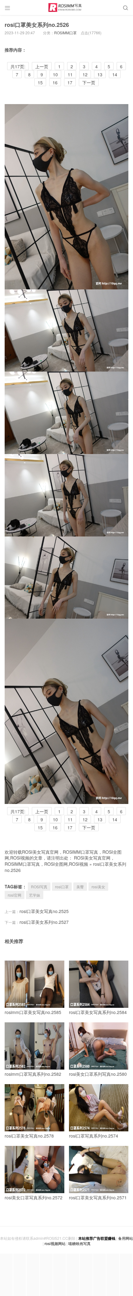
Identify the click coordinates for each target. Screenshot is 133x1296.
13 (99, 74)
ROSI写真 (39, 886)
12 (85, 74)
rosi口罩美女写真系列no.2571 (98, 1197)
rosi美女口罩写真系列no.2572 (33, 1197)
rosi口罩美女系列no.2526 (37, 25)
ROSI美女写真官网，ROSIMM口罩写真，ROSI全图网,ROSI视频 (60, 861)
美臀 (80, 886)
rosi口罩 (62, 886)
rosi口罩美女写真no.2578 (29, 1136)
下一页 (88, 82)
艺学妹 (34, 895)
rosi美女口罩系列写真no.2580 (98, 1074)
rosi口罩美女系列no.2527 (44, 922)
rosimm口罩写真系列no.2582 (33, 1074)
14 (114, 74)
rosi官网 (14, 895)
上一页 (41, 66)
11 (70, 74)
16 (55, 82)
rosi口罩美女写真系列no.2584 (98, 1012)
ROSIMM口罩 (65, 32)
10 (55, 74)
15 (40, 82)
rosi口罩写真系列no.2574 (93, 1136)
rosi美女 (98, 886)
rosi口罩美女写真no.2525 (44, 911)
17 (69, 82)
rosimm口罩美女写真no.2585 (33, 1012)
